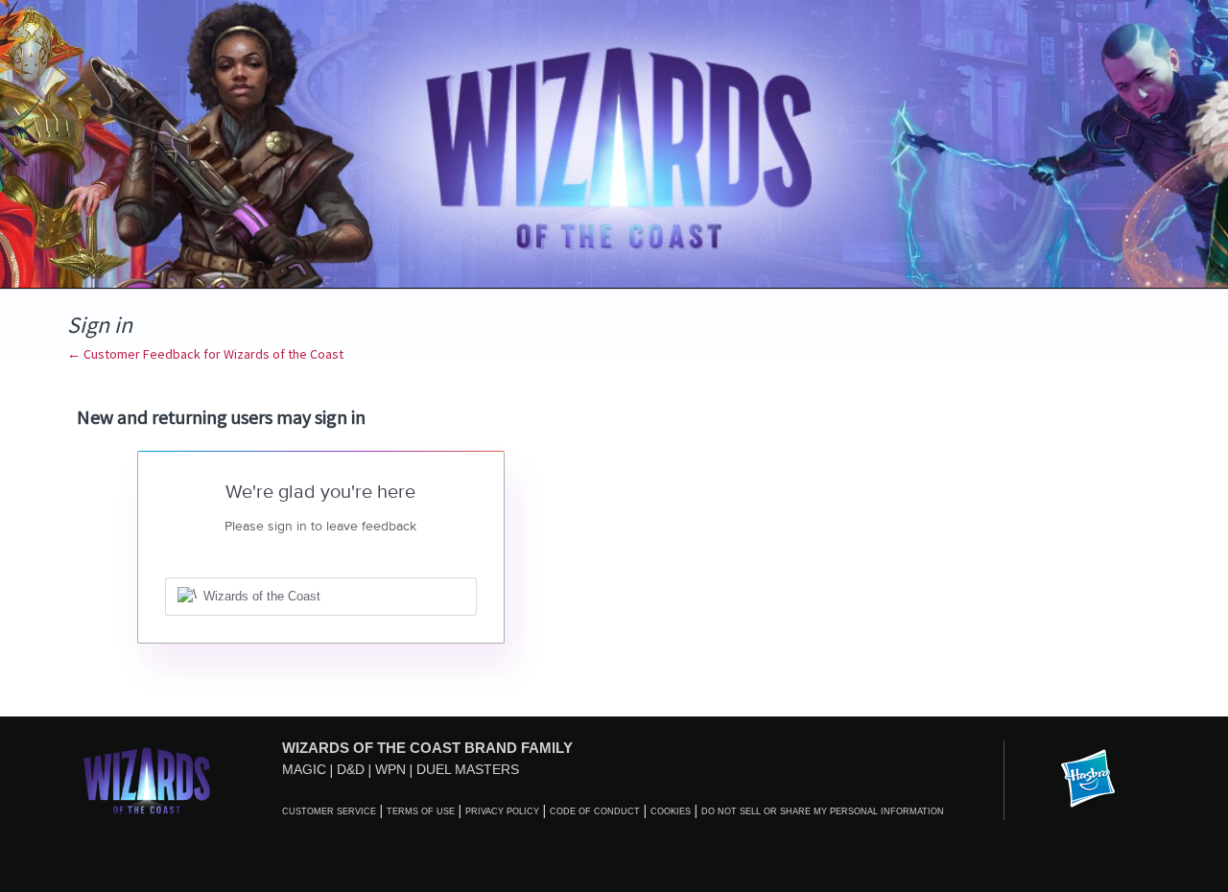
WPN (390, 769)
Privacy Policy (502, 811)
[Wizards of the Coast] (146, 780)
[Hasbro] (1088, 779)
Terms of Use (421, 811)
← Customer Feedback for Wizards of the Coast (205, 354)
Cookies (670, 811)
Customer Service (329, 811)
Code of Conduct (595, 811)
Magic (304, 769)
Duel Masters (467, 769)
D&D (351, 769)
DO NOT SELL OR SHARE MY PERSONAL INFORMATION (822, 811)
